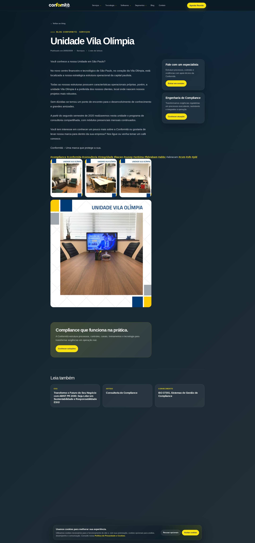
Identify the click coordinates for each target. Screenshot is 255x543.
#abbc (162, 157)
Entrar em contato (176, 83)
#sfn (188, 157)
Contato (162, 5)
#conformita (74, 157)
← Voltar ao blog (57, 23)
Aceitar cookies (190, 533)
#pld (194, 157)
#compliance (58, 157)
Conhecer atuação (176, 116)
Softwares (125, 5)
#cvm (182, 157)
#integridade (105, 157)
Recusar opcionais (170, 533)
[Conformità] (59, 5)
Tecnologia (109, 5)
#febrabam (151, 157)
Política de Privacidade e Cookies (110, 536)
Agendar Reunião (197, 6)
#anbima (138, 157)
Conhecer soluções (67, 349)
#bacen (118, 157)
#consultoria (89, 157)
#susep (128, 157)
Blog (152, 5)
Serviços (95, 5)
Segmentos (139, 5)
